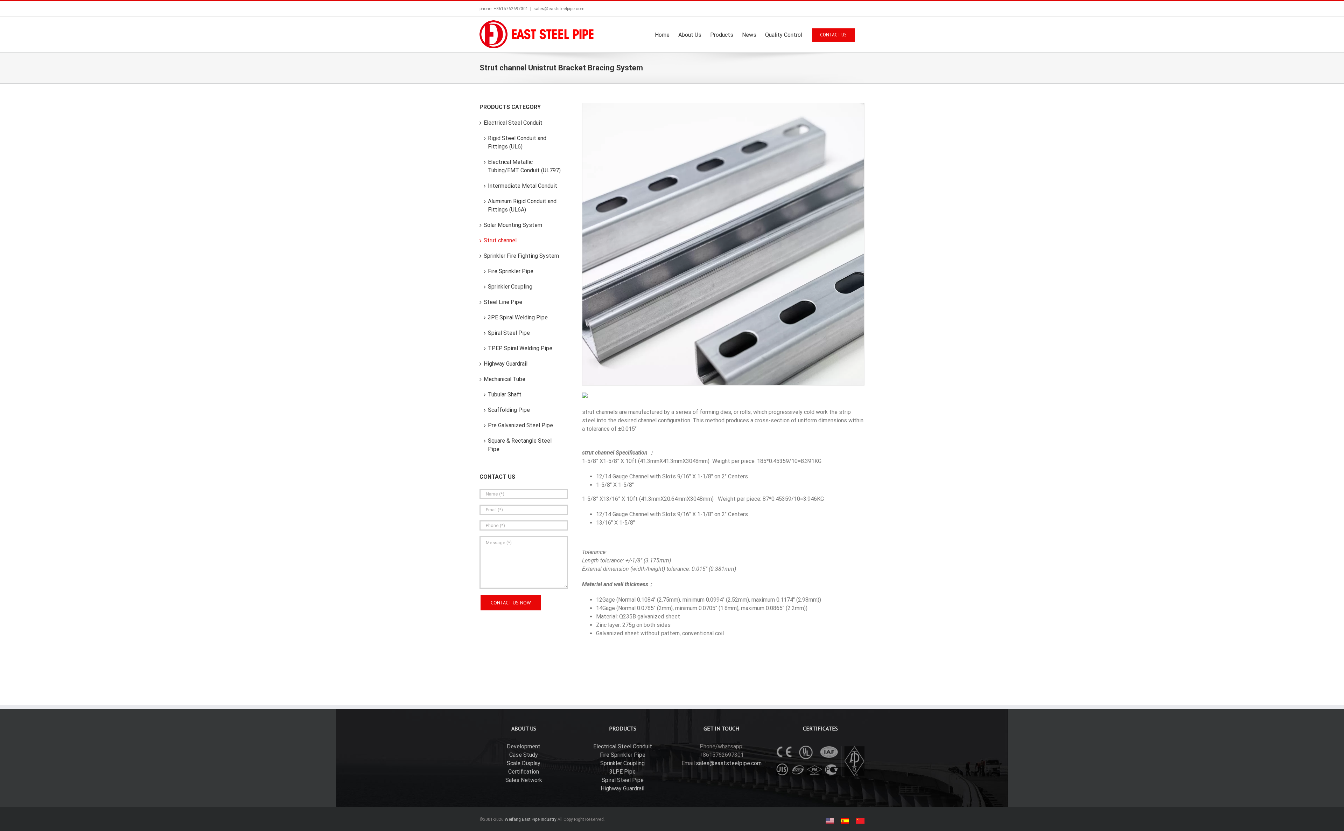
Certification (523, 771)
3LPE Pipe (622, 771)
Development (523, 746)
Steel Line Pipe (503, 302)
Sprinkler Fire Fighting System (521, 255)
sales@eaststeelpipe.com (558, 8)
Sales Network (523, 780)
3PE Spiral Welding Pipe (518, 317)
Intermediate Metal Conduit (522, 185)
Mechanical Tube (504, 379)
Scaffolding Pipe (509, 410)
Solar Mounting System (513, 225)
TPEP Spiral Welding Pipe (520, 348)
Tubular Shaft (505, 394)
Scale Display (523, 763)
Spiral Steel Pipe (509, 333)
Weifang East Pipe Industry (530, 819)
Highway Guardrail (505, 363)
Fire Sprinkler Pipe (510, 271)
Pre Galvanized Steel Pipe (520, 425)
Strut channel (500, 240)
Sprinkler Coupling (510, 286)
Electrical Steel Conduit (513, 122)
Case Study (523, 755)
